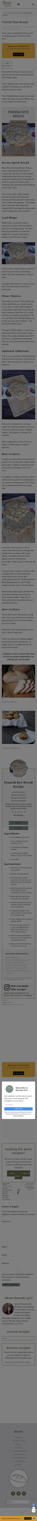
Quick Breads (17, 13)
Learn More (18, 1324)
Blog (10, 13)
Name (5, 1247)
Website (5, 1263)
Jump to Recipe (6, 65)
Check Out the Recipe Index (19, 1175)
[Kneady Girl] (7, 6)
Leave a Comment (15, 29)
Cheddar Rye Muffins (11, 748)
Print (18, 823)
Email (5, 1255)
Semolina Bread (29, 1188)
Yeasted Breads (20, 1451)
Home (5, 13)
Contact (18, 1465)
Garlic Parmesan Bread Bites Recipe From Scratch (7, 1193)
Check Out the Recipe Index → (18, 1362)
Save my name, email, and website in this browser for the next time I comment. (18, 1277)
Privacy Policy (19, 1441)
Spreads (19, 1461)
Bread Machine (19, 1458)
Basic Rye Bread (9, 702)
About (18, 1444)
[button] (18, 1518)
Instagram (28, 995)
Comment (7, 1221)
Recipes (18, 1448)
